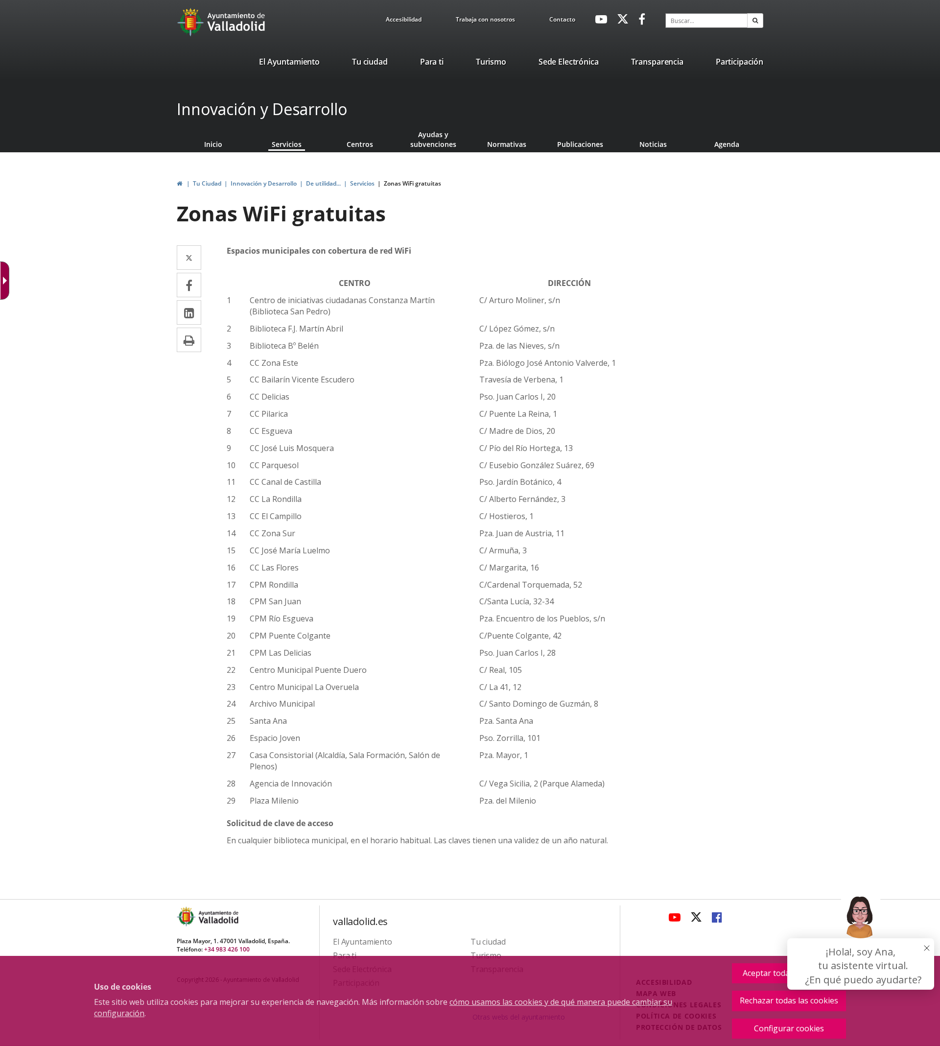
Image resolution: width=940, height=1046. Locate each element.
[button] (755, 20)
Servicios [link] (287, 144)
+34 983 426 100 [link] (227, 949)
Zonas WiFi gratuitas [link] (412, 183)
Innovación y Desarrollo (262, 109)
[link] (404, 21)
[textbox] (706, 20)
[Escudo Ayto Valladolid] (187, 916)
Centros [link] (360, 144)
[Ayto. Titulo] (217, 916)
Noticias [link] (653, 144)
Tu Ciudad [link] (207, 183)
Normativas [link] (506, 144)
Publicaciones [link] (580, 144)
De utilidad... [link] (323, 183)
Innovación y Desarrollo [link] (264, 183)
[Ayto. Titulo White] (236, 22)
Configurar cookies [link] (789, 1028)
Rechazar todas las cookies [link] (789, 1000)
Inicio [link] (213, 144)
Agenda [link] (726, 144)
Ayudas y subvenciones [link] (433, 139)
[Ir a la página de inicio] (192, 22)
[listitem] (289, 63)
